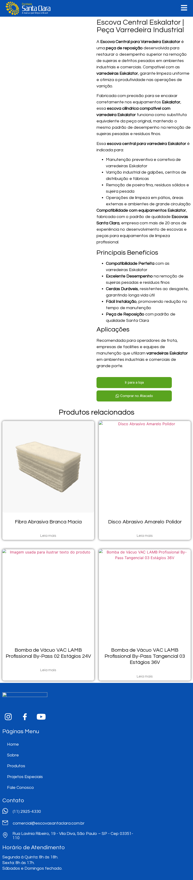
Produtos (16, 766)
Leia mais (48, 535)
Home (13, 744)
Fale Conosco (20, 787)
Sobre (13, 755)
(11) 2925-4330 (27, 811)
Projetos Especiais (25, 777)
